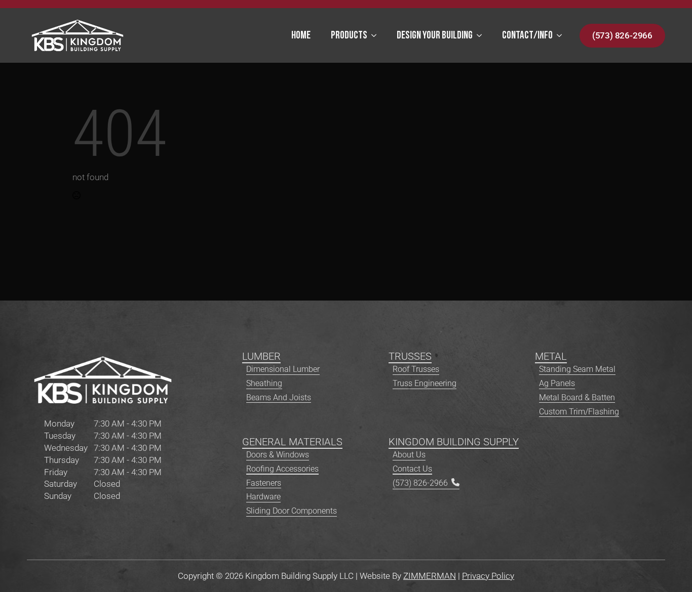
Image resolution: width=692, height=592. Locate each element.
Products (349, 35)
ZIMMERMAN (429, 576)
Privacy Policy (488, 576)
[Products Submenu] (377, 35)
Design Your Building (435, 35)
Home (301, 35)
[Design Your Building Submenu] (482, 35)
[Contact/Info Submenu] (562, 35)
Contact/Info (527, 35)
